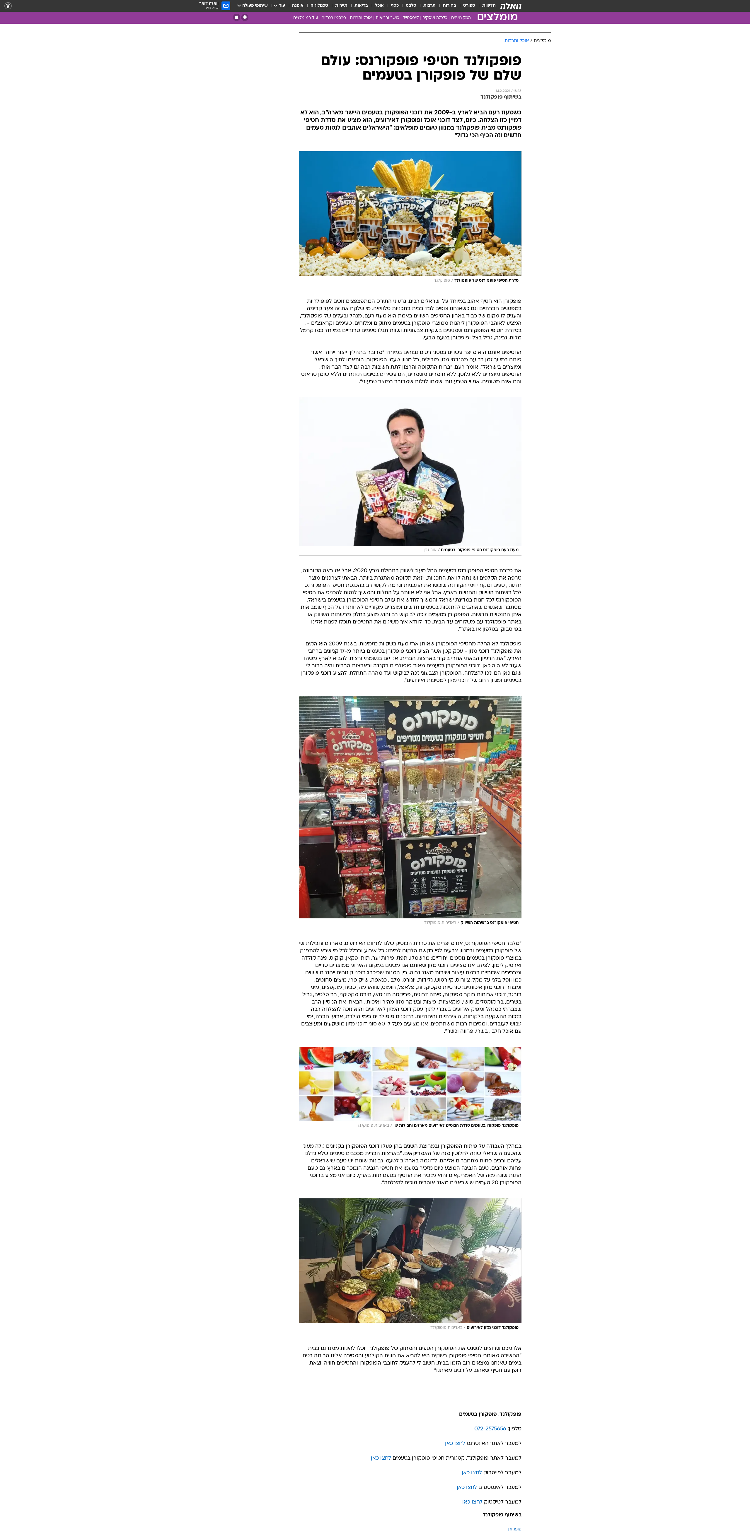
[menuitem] (485, 6)
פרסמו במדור (334, 18)
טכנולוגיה (319, 6)
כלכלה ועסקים (434, 18)
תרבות (429, 6)
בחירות (449, 6)
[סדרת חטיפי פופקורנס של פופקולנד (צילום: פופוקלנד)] (410, 218)
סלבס (411, 6)
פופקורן (514, 1529)
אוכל (379, 6)
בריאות (361, 6)
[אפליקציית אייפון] (236, 17)
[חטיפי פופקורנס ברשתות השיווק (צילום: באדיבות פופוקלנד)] (410, 812)
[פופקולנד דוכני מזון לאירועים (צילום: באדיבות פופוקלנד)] (410, 1265)
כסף (395, 6)
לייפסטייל (411, 18)
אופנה (298, 6)
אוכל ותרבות (361, 18)
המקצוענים (461, 18)
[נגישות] (8, 6)
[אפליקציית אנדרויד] (244, 17)
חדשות (489, 6)
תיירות (341, 6)
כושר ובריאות (387, 18)
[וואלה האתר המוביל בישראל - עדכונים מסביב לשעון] (510, 6)
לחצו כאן (455, 1443)
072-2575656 (490, 1429)
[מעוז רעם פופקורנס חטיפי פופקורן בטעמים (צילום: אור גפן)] (410, 476)
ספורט (469, 6)
